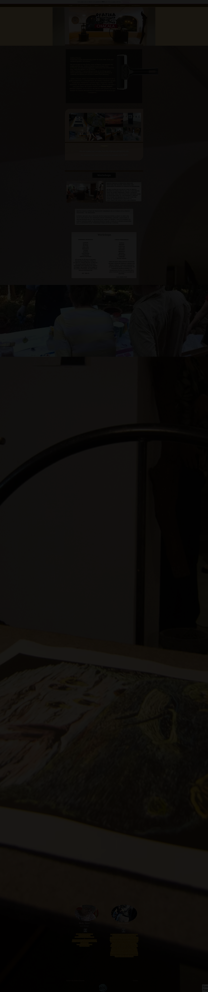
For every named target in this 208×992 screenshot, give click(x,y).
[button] (143, 471)
